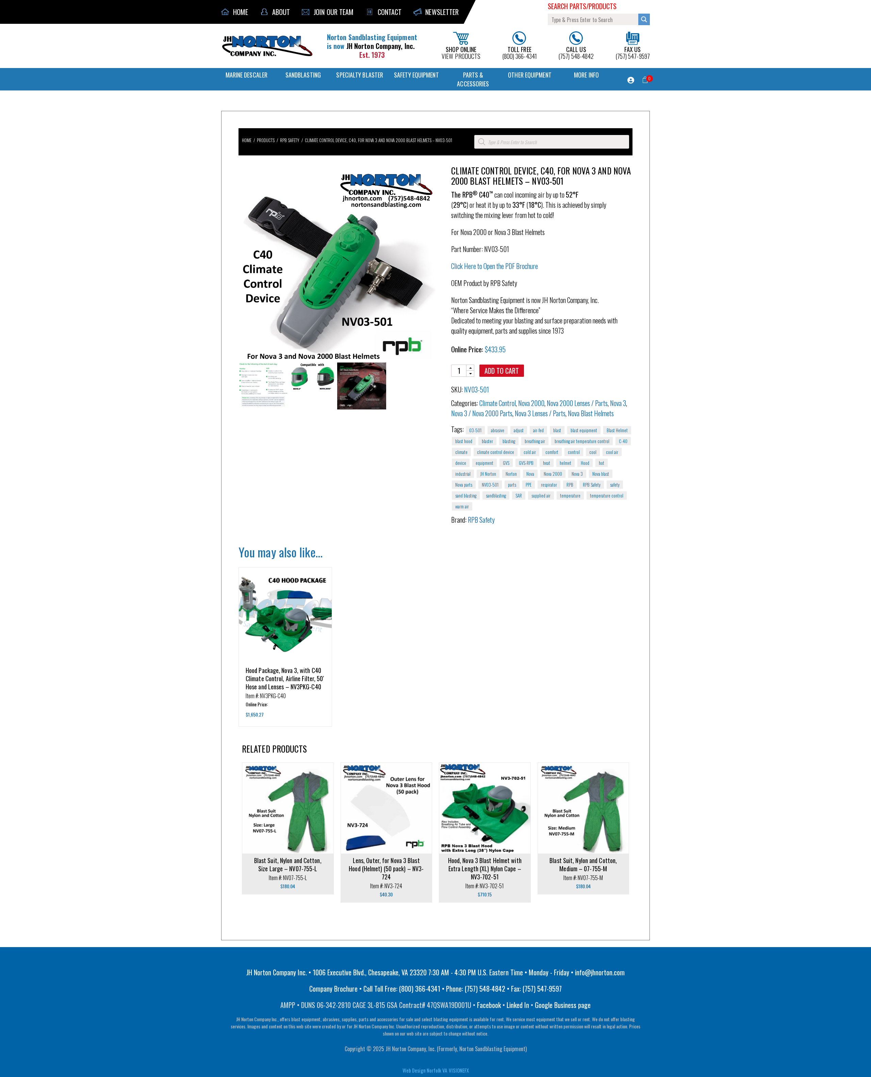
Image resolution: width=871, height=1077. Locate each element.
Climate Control (497, 403)
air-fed (538, 430)
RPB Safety (592, 484)
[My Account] (630, 80)
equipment (484, 462)
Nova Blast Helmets (591, 413)
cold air (530, 452)
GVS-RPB (526, 462)
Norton (511, 473)
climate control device (495, 452)
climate (461, 452)
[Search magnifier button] (644, 19)
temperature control (606, 495)
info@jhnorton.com (600, 972)
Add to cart (501, 371)
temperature (570, 495)
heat (546, 462)
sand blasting (465, 495)
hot (601, 462)
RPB (569, 484)
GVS (506, 462)
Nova (530, 473)
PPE (528, 484)
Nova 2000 (531, 403)
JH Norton (488, 473)
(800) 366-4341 (519, 52)
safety (615, 484)
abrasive (497, 430)
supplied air (540, 495)
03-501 (475, 430)
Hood (585, 462)
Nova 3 (618, 403)
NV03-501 (490, 484)
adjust (519, 430)
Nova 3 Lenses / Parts (540, 413)
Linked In (518, 1005)
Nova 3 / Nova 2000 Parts (481, 413)
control (574, 452)
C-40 (623, 441)
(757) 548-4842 (576, 52)
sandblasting (496, 495)
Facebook (489, 1005)
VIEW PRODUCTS (461, 52)
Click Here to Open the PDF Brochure (494, 266)
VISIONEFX (459, 1070)
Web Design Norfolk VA (424, 1070)
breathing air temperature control (582, 441)
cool (592, 452)
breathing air (535, 441)
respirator (549, 484)
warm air (462, 506)
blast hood (463, 441)
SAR (518, 495)
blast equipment (584, 430)
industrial (463, 473)
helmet (565, 462)
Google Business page (563, 1005)
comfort (551, 452)
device (460, 462)
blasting (509, 441)
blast (557, 430)
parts (512, 484)
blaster (487, 441)
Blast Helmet (617, 430)
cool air (612, 452)
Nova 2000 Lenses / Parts (577, 403)
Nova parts (463, 484)
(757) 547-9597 (632, 52)
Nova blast (600, 473)
